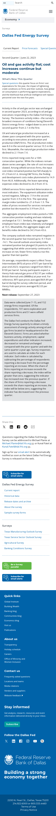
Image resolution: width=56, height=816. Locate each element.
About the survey (13, 507)
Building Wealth (11, 606)
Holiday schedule (12, 649)
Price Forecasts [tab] (30, 48)
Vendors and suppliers (14, 690)
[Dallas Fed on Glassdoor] (42, 741)
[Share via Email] (33, 427)
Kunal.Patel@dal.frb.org (14, 446)
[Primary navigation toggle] (50, 11)
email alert (23, 452)
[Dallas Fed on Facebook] (21, 741)
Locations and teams (14, 681)
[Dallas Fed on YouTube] (35, 741)
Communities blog (12, 615)
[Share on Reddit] (26, 427)
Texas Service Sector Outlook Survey (22, 537)
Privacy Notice (28, 810)
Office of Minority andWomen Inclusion (14, 660)
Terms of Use (28, 807)
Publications (10, 630)
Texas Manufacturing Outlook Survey (23, 531)
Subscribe (12, 724)
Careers (7, 654)
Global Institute (11, 601)
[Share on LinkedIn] (11, 427)
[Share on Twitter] (4, 427)
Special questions (10, 83)
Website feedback (12, 695)
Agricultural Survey (14, 542)
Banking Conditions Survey (18, 548)
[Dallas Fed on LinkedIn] (13, 741)
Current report (12, 490)
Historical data (11, 495)
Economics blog (11, 620)
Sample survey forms (15, 512)
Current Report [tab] (11, 48)
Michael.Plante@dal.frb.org (16, 443)
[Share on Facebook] (19, 427)
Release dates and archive (17, 501)
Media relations (11, 686)
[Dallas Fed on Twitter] (6, 741)
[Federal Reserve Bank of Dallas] (15, 12)
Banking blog (10, 611)
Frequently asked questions (17, 676)
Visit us (7, 625)
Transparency (10, 644)
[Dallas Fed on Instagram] (28, 741)
